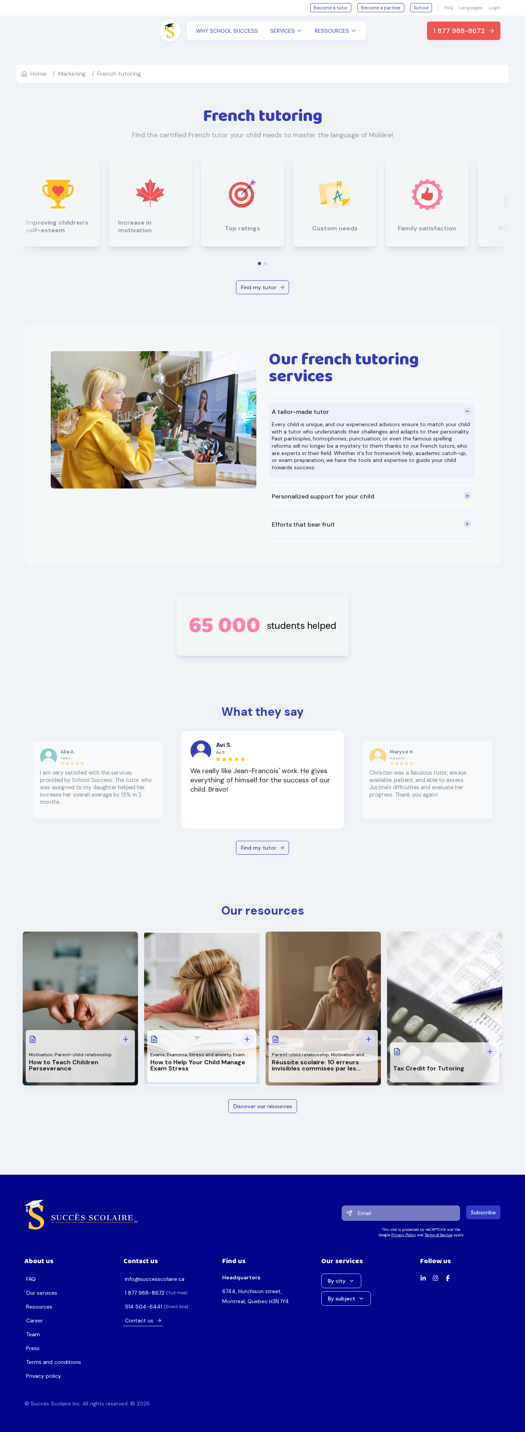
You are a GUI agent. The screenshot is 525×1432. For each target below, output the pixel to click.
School (421, 8)
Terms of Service (438, 1234)
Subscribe (483, 1212)
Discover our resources (262, 1106)
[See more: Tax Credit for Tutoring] (490, 1051)
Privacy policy (43, 1375)
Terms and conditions (53, 1362)
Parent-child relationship (83, 1055)
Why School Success (227, 30)
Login (494, 8)
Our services (41, 1292)
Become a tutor (331, 8)
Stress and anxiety (210, 1055)
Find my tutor (258, 287)
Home (38, 74)
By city (337, 1280)
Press (33, 1348)
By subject (341, 1298)
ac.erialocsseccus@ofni (154, 1278)
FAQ (449, 8)
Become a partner (381, 8)
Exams (157, 1055)
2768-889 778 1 (144, 1292)
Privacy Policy (403, 1234)
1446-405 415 (143, 1306)
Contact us (139, 1320)
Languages (471, 8)
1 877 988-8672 (459, 30)
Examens (177, 1055)
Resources (39, 1306)
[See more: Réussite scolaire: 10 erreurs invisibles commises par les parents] (368, 1039)
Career (34, 1320)
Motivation (41, 1055)
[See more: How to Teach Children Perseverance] (126, 1039)
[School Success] (82, 1214)
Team (33, 1334)
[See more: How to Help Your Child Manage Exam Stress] (247, 1039)
